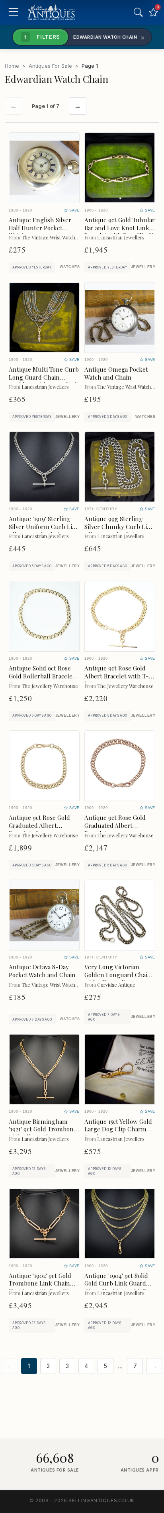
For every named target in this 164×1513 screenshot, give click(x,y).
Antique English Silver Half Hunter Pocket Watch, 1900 (40, 228)
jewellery (143, 267)
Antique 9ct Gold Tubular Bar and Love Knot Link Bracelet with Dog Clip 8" (119, 228)
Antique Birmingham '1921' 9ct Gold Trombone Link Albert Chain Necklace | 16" (43, 1133)
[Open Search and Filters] (138, 12)
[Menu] (13, 12)
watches (70, 267)
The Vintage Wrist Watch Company (59, 237)
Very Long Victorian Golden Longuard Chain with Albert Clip (117, 975)
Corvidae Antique (116, 984)
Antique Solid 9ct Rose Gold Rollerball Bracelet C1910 (42, 676)
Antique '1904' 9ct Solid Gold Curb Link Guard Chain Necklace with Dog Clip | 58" (119, 1287)
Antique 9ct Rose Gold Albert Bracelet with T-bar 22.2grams (116, 676)
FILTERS (42, 36)
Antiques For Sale (50, 66)
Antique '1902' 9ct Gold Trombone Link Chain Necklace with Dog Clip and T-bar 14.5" (41, 1287)
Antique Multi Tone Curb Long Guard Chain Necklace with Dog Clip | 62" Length (44, 381)
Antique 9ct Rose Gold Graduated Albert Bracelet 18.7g (39, 825)
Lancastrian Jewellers (120, 237)
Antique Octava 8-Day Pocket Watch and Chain (42, 971)
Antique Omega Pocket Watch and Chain (116, 373)
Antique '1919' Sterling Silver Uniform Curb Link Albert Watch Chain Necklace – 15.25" (44, 530)
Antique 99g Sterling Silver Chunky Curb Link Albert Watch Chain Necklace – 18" (119, 530)
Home (12, 66)
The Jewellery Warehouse (49, 685)
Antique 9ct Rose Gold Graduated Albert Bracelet (115, 825)
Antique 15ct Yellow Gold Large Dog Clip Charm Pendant (118, 1129)
